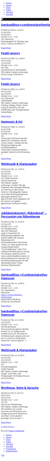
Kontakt (9, 14)
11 (6, 426)
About (8, 5)
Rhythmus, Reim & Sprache (20, 388)
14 (12, 426)
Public (8, 10)
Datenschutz (11, 451)
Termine (9, 12)
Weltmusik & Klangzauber (19, 164)
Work (8, 7)
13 (10, 426)
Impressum (11, 449)
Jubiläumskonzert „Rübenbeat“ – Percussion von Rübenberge (24, 214)
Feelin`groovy (10, 53)
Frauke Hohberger (16, 431)
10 (4, 426)
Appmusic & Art (11, 121)
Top (2, 455)
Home (8, 3)
